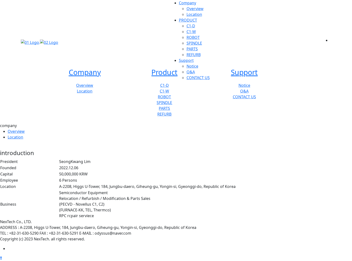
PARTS (192, 49)
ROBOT (193, 37)
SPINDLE (194, 43)
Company (187, 3)
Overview (195, 8)
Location (194, 14)
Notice (192, 66)
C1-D (191, 26)
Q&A (191, 72)
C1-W (191, 31)
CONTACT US (198, 77)
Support (186, 60)
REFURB (194, 54)
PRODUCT (188, 20)
